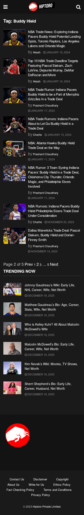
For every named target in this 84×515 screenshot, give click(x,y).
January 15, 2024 (59, 134)
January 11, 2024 (42, 159)
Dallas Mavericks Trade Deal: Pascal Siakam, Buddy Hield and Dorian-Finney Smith (54, 235)
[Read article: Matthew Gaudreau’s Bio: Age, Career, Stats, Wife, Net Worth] (12, 308)
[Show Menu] (5, 6)
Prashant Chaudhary (45, 105)
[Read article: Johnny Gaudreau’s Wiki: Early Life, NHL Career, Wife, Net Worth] (12, 289)
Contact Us (17, 479)
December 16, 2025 (40, 295)
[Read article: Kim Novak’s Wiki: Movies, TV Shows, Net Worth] (12, 368)
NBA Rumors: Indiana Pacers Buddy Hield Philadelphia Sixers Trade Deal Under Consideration (54, 211)
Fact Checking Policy (20, 490)
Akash (37, 52)
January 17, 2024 (42, 110)
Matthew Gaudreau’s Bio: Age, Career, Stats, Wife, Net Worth (52, 307)
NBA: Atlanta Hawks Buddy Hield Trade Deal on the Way (51, 145)
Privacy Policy (40, 495)
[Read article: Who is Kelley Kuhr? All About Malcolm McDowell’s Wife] (12, 328)
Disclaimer (40, 479)
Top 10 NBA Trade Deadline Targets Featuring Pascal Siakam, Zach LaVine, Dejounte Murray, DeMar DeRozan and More (53, 67)
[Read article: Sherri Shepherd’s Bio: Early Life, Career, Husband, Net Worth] (12, 387)
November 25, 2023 (60, 222)
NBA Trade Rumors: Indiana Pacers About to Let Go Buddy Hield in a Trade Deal (53, 123)
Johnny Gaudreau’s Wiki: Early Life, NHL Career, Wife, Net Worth (50, 287)
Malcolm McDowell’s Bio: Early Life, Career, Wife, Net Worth (50, 346)
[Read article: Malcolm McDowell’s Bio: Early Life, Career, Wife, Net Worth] (12, 348)
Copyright (62, 479)
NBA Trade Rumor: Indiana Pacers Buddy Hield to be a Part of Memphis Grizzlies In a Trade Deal (53, 94)
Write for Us (36, 484)
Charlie (37, 134)
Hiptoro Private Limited (46, 506)
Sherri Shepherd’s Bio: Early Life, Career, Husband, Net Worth (48, 386)
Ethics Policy (62, 484)
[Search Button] (78, 6)
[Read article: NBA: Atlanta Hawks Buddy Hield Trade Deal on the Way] (14, 148)
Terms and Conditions (57, 490)
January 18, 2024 (57, 52)
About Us (13, 484)
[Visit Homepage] (42, 6)
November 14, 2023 (44, 251)
